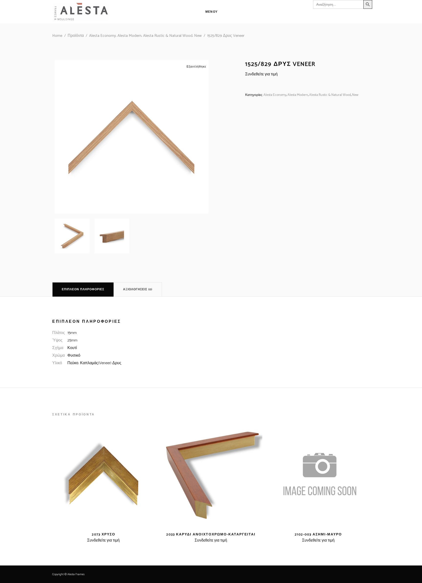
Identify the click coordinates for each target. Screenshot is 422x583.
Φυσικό (73, 355)
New (198, 36)
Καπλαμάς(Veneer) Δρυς (100, 363)
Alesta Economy (102, 36)
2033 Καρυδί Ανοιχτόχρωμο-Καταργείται (210, 534)
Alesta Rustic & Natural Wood (167, 36)
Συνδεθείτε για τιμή (261, 74)
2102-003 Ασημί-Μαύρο (318, 534)
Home (57, 36)
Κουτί (72, 348)
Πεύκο (72, 363)
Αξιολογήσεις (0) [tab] (137, 289)
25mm (72, 340)
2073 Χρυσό (103, 534)
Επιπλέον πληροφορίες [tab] (83, 289)
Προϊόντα (76, 36)
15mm (72, 333)
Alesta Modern (129, 36)
